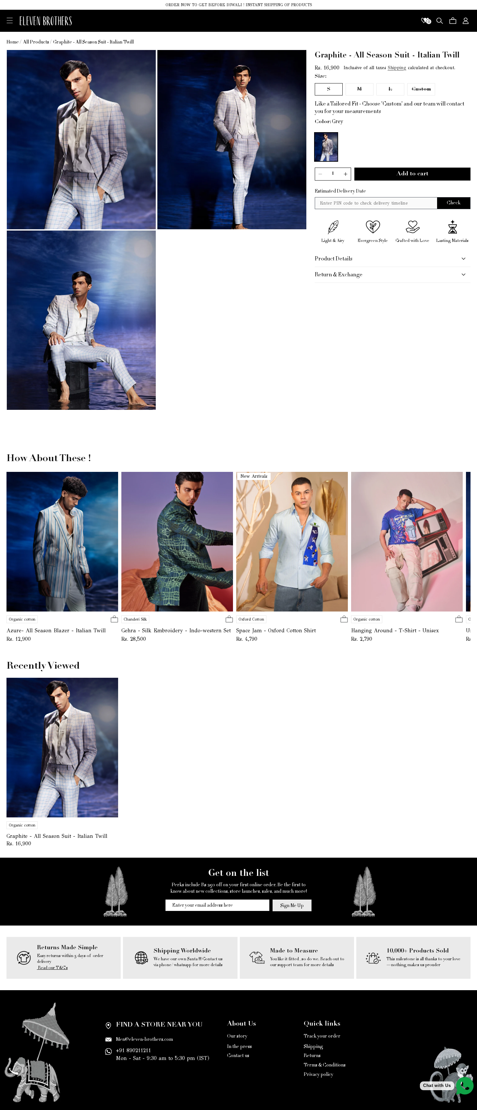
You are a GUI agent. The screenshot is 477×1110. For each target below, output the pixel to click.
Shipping (397, 67)
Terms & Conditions (325, 1065)
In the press (239, 1046)
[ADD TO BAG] (114, 619)
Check (453, 203)
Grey (337, 121)
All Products (36, 42)
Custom (423, 90)
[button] (10, 20)
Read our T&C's (52, 968)
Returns (312, 1055)
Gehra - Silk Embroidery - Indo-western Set (176, 630)
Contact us (238, 1055)
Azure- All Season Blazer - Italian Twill (56, 630)
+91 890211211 (133, 1050)
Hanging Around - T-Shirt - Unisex (395, 630)
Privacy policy (318, 1074)
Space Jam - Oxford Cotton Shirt (276, 630)
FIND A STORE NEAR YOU (159, 1025)
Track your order (322, 1037)
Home (12, 42)
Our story (237, 1037)
